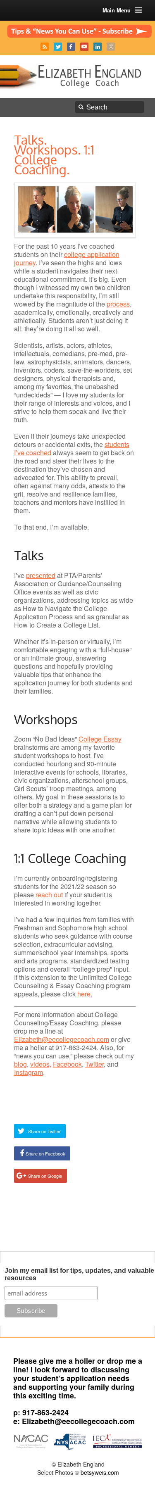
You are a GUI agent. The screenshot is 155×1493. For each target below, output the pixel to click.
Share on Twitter (44, 1131)
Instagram (111, 47)
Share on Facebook (45, 1153)
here (84, 994)
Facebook (71, 47)
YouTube (84, 47)
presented (40, 575)
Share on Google (45, 1175)
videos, (40, 1064)
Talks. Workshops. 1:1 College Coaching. (54, 154)
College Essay (100, 739)
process (118, 304)
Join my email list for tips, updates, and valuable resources (79, 1274)
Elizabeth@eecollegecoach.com (61, 1039)
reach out (49, 894)
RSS (45, 47)
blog (20, 1064)
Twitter (58, 47)
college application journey (66, 258)
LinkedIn (97, 47)
